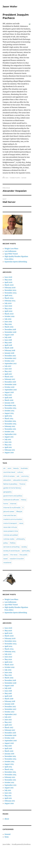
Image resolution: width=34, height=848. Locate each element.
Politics (12, 543)
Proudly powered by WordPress (21, 844)
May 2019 (8, 324)
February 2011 (10, 450)
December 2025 (10, 290)
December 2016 (10, 382)
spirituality (26, 551)
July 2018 (8, 337)
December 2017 (10, 356)
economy (25, 476)
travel (5, 559)
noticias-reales (8, 539)
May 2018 (8, 342)
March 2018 (9, 348)
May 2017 (8, 371)
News (7, 837)
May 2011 (8, 445)
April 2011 (8, 447)
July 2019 (8, 319)
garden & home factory (12, 488)
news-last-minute (10, 527)
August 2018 (9, 335)
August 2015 (9, 413)
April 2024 (8, 295)
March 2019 (9, 327)
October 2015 (9, 411)
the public (23, 555)
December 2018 (10, 329)
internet (13, 504)
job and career (8, 511)
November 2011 (10, 429)
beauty (16, 468)
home (5, 504)
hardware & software (11, 500)
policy (5, 543)
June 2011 (8, 442)
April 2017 (8, 374)
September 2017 (11, 363)
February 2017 (10, 379)
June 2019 (8, 322)
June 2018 (8, 340)
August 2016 (9, 392)
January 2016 (9, 403)
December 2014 (10, 421)
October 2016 (9, 387)
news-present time (10, 531)
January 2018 (9, 353)
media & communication (12, 519)
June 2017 (8, 369)
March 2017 (9, 377)
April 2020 (8, 311)
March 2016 (9, 400)
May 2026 (8, 280)
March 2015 (9, 418)
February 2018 (10, 350)
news (21, 523)
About (7, 819)
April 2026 (8, 282)
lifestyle (19, 511)
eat (18, 476)
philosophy (20, 539)
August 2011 (9, 437)
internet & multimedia (11, 507)
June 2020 (8, 306)
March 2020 (9, 314)
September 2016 (11, 390)
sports (5, 555)
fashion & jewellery (10, 484)
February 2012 (10, 426)
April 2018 (8, 345)
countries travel (9, 472)
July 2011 (8, 439)
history (23, 500)
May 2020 (8, 308)
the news (13, 555)
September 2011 (10, 434)
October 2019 (9, 316)
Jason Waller (10, 6)
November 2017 (10, 358)
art (4, 468)
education (7, 480)
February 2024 (10, 301)
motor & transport (10, 523)
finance (22, 484)
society (24, 547)
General (23, 177)
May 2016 (8, 395)
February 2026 (10, 287)
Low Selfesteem (10, 251)
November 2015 (10, 408)
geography (7, 492)
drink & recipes (9, 476)
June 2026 (8, 277)
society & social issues (11, 551)
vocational (7, 562)
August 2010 (9, 452)
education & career (20, 480)
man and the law (9, 515)
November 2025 (11, 293)
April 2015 (8, 416)
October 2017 (9, 361)
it (23, 507)
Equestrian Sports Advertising (16, 262)
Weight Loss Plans (11, 248)
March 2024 (9, 298)
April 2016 (8, 397)
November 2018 (10, 332)
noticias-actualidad (10, 535)
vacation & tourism (17, 559)
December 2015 (10, 405)
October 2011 (9, 432)
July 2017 (8, 366)
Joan (6, 177)
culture (20, 472)
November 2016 (10, 384)
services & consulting (11, 547)
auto (9, 468)
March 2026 (9, 285)
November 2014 (10, 424)
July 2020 (8, 303)
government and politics (12, 496)
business (24, 468)
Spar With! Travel (11, 254)
